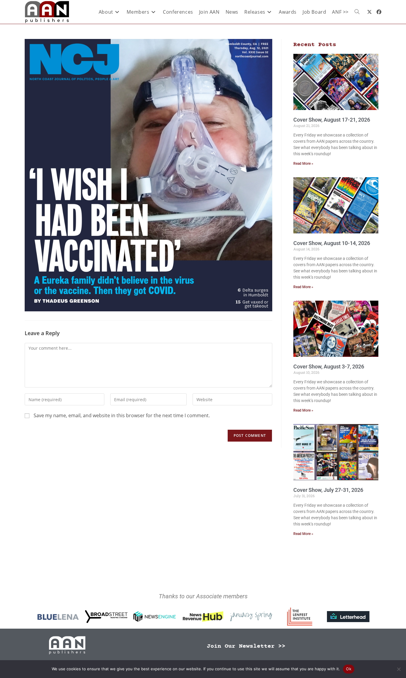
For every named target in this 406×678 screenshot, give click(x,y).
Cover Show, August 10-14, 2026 (331, 243)
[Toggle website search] (357, 12)
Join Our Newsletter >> (246, 646)
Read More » (303, 163)
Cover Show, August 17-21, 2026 (331, 120)
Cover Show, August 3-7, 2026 (328, 366)
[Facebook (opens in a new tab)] (379, 12)
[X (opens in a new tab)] (369, 12)
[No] (399, 669)
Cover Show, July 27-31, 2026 (328, 490)
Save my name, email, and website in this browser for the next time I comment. (122, 415)
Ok (348, 668)
